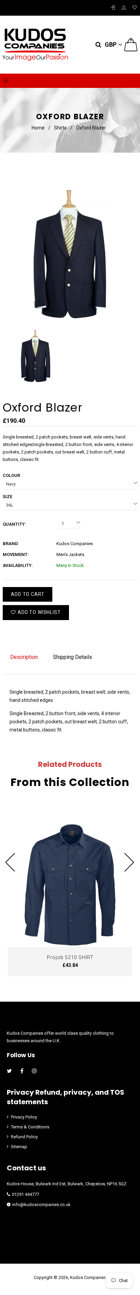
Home (38, 127)
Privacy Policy (24, 1117)
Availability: (18, 565)
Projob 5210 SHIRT (70, 957)
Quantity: (14, 524)
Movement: (16, 554)
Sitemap (19, 1146)
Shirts (60, 127)
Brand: (11, 543)
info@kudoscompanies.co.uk (41, 1204)
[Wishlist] (135, 7)
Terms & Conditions (30, 1126)
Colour (11, 475)
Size (7, 496)
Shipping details (72, 657)
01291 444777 (25, 1194)
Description (24, 657)
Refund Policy (24, 1136)
